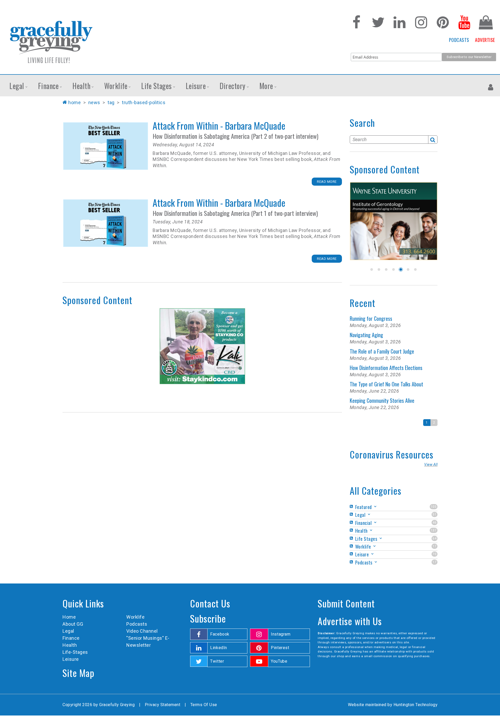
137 (434, 530)
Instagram (281, 634)
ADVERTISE (485, 39)
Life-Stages (75, 652)
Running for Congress (371, 318)
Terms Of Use (203, 704)
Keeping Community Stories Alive (382, 400)
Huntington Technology (415, 704)
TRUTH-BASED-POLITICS (143, 102)
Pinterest (280, 647)
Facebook (219, 634)
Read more (327, 182)
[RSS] (352, 506)
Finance (71, 638)
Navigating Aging (366, 335)
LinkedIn (218, 647)
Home (74, 102)
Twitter (217, 661)
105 (434, 506)
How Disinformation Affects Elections (386, 368)
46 (434, 522)
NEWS (94, 102)
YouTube (279, 661)
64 (434, 538)
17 (434, 546)
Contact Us (210, 603)
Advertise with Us (350, 621)
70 (434, 554)
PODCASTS (459, 39)
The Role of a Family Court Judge (382, 351)
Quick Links (83, 603)
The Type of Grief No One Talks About (386, 384)
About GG (73, 624)
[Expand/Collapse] (375, 506)
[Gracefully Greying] (51, 41)
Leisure (71, 659)
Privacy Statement (162, 704)
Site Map (78, 673)
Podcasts (136, 624)
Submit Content (346, 603)
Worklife (135, 617)
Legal (68, 631)
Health (70, 645)
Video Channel (142, 631)
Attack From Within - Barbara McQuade (106, 146)
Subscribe (208, 618)
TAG (111, 102)
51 (434, 514)
